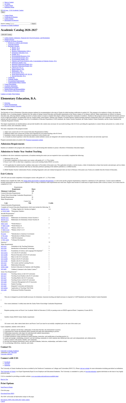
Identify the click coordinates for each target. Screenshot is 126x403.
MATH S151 (5, 209)
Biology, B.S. (16, 49)
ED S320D (4, 259)
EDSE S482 (4, 267)
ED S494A (4, 288)
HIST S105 (4, 224)
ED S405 (3, 269)
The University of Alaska (8, 371)
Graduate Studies (13, 79)
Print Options (16, 94)
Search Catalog (5, 23)
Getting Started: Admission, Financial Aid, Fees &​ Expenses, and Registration (27, 38)
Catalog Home (8, 5)
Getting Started (8, 18)
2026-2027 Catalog (6, 34)
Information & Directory (11, 20)
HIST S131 (4, 228)
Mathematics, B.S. (17, 71)
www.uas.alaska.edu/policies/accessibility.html (44, 376)
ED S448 (3, 282)
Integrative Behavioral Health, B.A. (22, 64)
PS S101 (3, 234)
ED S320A (4, 253)
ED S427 (3, 278)
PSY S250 (6, 240)
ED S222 (3, 246)
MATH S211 (5, 217)
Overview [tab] (7, 103)
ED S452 (3, 284)
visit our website (84, 368)
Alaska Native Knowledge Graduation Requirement (38, 181)
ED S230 (3, 248)
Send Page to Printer (7, 387)
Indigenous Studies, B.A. (19, 62)
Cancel (3, 401)
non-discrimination (91, 371)
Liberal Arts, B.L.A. (18, 67)
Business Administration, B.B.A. (21, 51)
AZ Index (7, 4)
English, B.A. (16, 54)
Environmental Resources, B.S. (21, 56)
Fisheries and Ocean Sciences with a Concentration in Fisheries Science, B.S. (34, 61)
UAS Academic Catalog (15, 10)
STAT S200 (6, 211)
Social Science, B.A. (18, 72)
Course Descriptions (10, 84)
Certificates (11, 77)
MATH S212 (5, 219)
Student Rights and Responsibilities (14, 89)
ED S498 (3, 290)
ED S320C (4, 257)
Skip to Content (9, 2)
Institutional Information (11, 87)
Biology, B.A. (16, 48)
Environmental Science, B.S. (20, 57)
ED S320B (4, 255)
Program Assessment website (34, 140)
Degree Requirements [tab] (10, 104)
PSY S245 (4, 238)
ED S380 (3, 265)
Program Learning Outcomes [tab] (12, 106)
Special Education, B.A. (19, 76)
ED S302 (3, 250)
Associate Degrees (13, 44)
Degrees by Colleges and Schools (18, 43)
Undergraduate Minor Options (17, 82)
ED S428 (3, 280)
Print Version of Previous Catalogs (14, 91)
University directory (6, 354)
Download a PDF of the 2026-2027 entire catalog (15, 400)
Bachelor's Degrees (13, 46)
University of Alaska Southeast (10, 351)
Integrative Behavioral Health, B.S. (22, 66)
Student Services (9, 39)
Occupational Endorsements (16, 81)
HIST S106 (6, 226)
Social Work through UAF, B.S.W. (22, 74)
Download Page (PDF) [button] (7, 393)
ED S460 (3, 286)
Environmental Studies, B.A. (20, 59)
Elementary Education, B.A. (20, 53)
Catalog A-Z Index (6, 94)
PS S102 (5, 236)
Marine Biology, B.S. (18, 69)
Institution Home (9, 7)
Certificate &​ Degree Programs (13, 41)
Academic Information (11, 86)
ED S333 (3, 263)
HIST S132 (6, 230)
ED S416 (3, 274)
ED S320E (4, 261)
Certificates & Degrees (11, 17)
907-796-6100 (12, 352)
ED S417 (3, 276)
